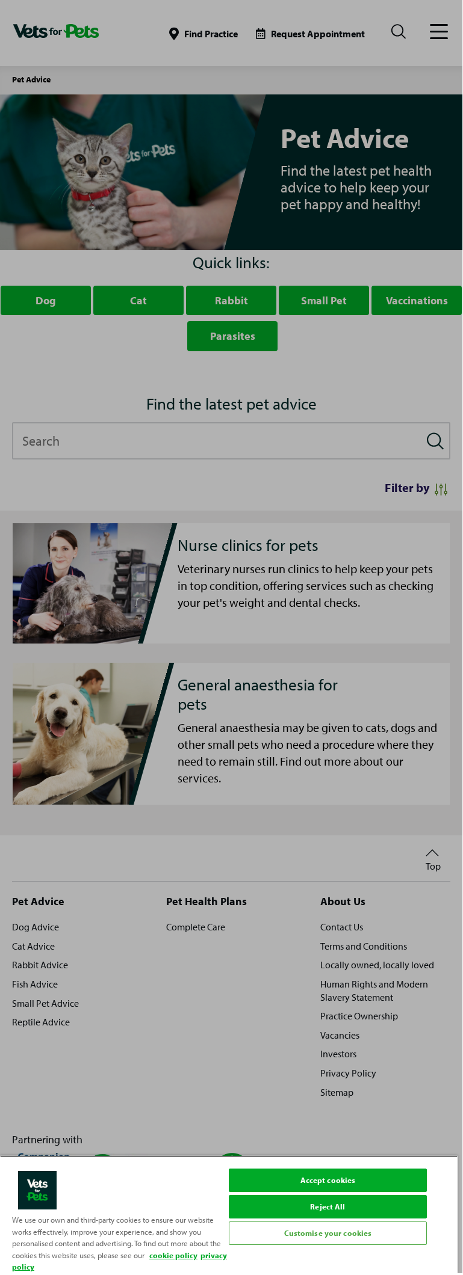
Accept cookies (328, 1180)
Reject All (327, 1206)
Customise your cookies (328, 1233)
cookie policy (173, 1255)
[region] (229, 1214)
